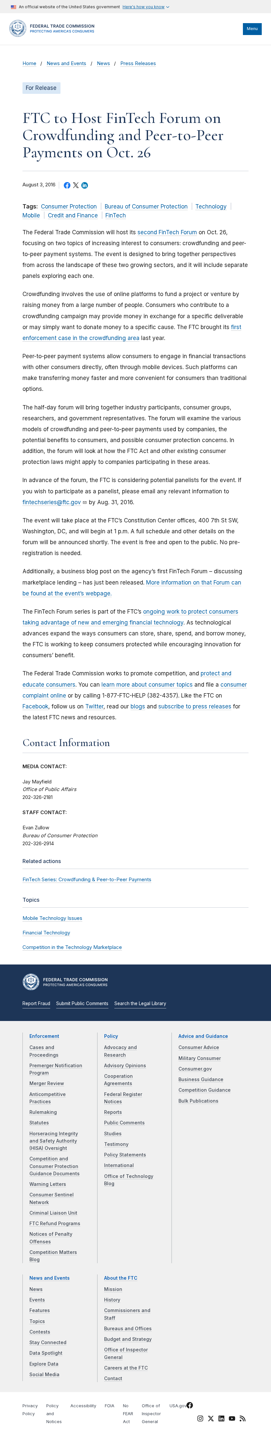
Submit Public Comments (82, 1003)
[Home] (53, 35)
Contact (113, 1378)
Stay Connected (47, 1342)
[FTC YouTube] (232, 1420)
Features (39, 1310)
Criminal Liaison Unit (53, 1213)
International (119, 1165)
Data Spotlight (45, 1353)
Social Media (44, 1374)
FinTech (115, 215)
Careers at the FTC (126, 1368)
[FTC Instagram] (200, 1420)
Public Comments (124, 1122)
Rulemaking (43, 1112)
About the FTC (120, 1278)
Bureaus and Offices (128, 1328)
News (103, 63)
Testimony (116, 1144)
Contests (39, 1332)
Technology (211, 206)
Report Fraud (36, 1003)
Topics (37, 1321)
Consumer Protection (69, 206)
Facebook (35, 706)
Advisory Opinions (125, 1065)
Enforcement (44, 1036)
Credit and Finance (73, 215)
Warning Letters (47, 1184)
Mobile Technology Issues (52, 918)
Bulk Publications (198, 1101)
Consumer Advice (198, 1047)
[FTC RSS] (242, 1420)
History (112, 1300)
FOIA (109, 1405)
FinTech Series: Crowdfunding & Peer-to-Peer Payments (86, 879)
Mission (113, 1289)
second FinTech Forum (167, 232)
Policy (111, 1036)
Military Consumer (199, 1058)
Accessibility (83, 1405)
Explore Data (43, 1364)
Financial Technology (46, 932)
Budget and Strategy (128, 1339)
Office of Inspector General (151, 1413)
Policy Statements (125, 1154)
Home (29, 63)
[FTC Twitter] (211, 1418)
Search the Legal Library (140, 1003)
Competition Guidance (204, 1090)
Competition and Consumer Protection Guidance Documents (54, 1166)
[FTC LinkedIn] (221, 1420)
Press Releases (138, 63)
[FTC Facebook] (189, 1407)
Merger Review (46, 1083)
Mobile (31, 215)
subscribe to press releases (194, 706)
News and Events (66, 63)
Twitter (94, 706)
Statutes (39, 1122)
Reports (113, 1112)
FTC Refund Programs (54, 1223)
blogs (138, 706)
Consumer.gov (195, 1069)
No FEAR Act (128, 1413)
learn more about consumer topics (147, 684)
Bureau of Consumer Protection (146, 206)
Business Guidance (200, 1079)
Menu (252, 28)
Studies (113, 1133)
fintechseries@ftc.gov (51, 502)
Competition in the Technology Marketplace (72, 947)
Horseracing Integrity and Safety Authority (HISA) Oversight (53, 1141)
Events (37, 1300)
